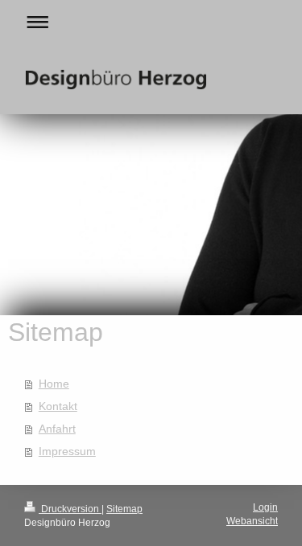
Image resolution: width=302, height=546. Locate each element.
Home (54, 383)
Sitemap (124, 509)
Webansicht (252, 521)
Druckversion (70, 509)
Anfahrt (57, 428)
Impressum (67, 451)
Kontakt (58, 406)
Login (265, 507)
